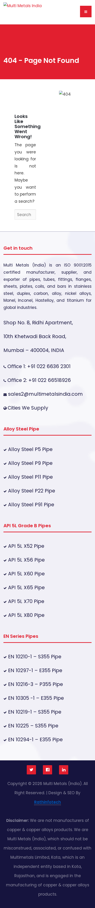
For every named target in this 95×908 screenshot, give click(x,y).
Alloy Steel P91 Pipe (30, 504)
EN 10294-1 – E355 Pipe (35, 739)
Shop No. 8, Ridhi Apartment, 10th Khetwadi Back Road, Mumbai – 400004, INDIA (38, 336)
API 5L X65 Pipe (26, 587)
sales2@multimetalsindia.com (45, 394)
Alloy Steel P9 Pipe (30, 463)
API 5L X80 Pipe (26, 615)
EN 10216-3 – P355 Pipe (35, 684)
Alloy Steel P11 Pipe (30, 477)
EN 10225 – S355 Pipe (32, 725)
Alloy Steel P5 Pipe (30, 449)
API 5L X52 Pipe (25, 546)
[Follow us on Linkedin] (63, 769)
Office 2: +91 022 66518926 (38, 380)
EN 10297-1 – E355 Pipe (34, 670)
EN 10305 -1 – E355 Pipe (35, 698)
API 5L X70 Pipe (25, 601)
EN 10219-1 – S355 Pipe (34, 712)
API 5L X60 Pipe (26, 573)
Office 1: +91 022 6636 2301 (38, 366)
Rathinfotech (47, 802)
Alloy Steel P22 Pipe (31, 490)
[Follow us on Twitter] (31, 769)
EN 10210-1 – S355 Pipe (34, 656)
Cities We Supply (28, 407)
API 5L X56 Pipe (26, 560)
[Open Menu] (86, 11)
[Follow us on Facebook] (47, 769)
